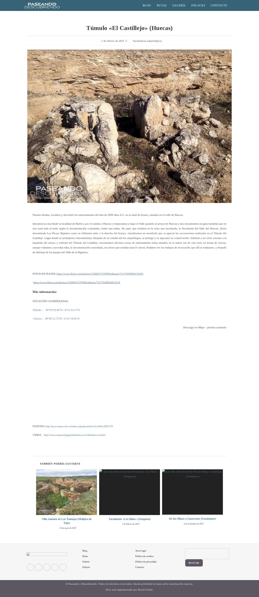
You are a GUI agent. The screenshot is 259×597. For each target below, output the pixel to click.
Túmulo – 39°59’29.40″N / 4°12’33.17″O (56, 310)
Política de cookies (144, 556)
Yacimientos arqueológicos (147, 41)
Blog (84, 550)
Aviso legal (140, 550)
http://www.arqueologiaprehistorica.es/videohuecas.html (74, 435)
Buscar (194, 563)
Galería (85, 561)
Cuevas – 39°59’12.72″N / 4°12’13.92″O (56, 318)
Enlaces (86, 567)
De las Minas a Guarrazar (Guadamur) (192, 518)
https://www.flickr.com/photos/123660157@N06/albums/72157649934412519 (76, 282)
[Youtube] (62, 567)
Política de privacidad (145, 561)
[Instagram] (46, 567)
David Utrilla (145, 589)
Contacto (139, 567)
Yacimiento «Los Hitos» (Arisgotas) (129, 518)
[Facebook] (38, 567)
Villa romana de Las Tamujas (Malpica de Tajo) (67, 520)
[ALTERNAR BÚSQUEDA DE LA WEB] (234, 5)
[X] (30, 567)
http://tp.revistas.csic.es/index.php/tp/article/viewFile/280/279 (79, 426)
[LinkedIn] (54, 567)
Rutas (85, 556)
